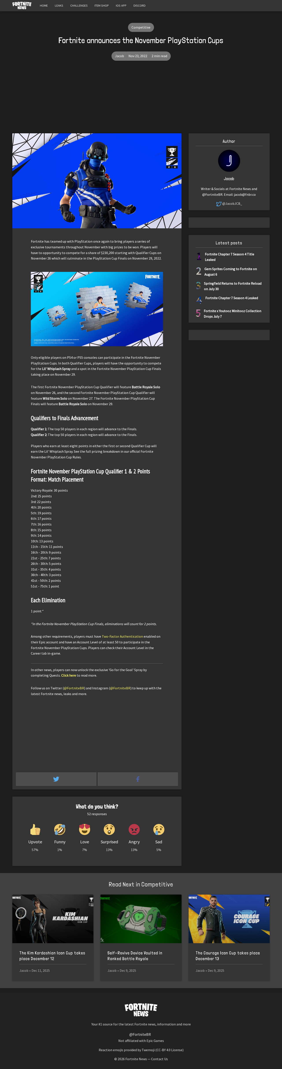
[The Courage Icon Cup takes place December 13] (229, 919)
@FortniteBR (74, 688)
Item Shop (102, 5)
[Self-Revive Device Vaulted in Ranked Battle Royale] (141, 919)
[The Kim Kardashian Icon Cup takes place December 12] (52, 919)
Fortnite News (136, 1059)
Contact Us (159, 1059)
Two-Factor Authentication (122, 636)
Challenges (79, 5)
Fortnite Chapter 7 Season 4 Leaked (231, 298)
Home (44, 5)
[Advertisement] (141, 100)
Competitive (141, 27)
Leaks (59, 5)
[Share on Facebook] (137, 779)
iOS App (121, 5)
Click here (68, 675)
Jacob (119, 56)
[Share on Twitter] (56, 779)
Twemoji (148, 1050)
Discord (140, 5)
